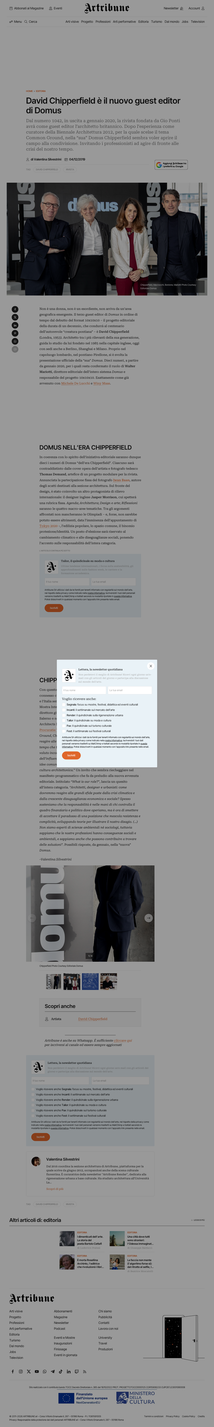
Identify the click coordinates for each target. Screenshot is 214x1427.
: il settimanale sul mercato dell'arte (91, 709)
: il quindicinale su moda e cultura (89, 720)
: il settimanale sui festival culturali (89, 731)
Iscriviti (71, 755)
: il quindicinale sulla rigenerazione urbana (95, 715)
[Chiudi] (150, 666)
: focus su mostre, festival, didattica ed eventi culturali (102, 704)
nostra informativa (113, 740)
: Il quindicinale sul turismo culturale (89, 725)
